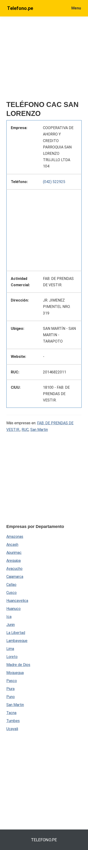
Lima (10, 648)
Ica (8, 616)
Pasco (11, 680)
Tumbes (13, 721)
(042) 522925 (54, 182)
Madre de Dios (18, 664)
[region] (44, 229)
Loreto (12, 656)
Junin (10, 624)
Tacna (11, 713)
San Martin (39, 429)
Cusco (11, 592)
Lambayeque (16, 640)
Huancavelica (17, 600)
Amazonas (14, 536)
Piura (10, 689)
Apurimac (14, 552)
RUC (25, 429)
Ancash (12, 544)
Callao (11, 584)
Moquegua (15, 672)
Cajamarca (14, 576)
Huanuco (13, 608)
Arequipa (13, 560)
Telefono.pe (20, 8)
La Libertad (15, 632)
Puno (10, 697)
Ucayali (12, 729)
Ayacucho (14, 568)
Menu (76, 8)
